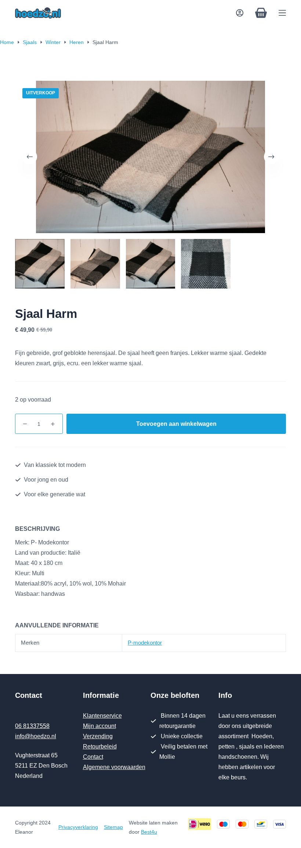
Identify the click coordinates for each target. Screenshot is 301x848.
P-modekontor (145, 642)
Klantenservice (102, 716)
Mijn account (99, 726)
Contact (93, 757)
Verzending (98, 736)
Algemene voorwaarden (114, 767)
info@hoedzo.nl (35, 736)
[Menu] (282, 13)
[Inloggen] (239, 13)
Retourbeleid (100, 746)
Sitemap (113, 827)
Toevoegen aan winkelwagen (176, 424)
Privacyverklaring (78, 827)
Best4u (149, 832)
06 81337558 (32, 726)
